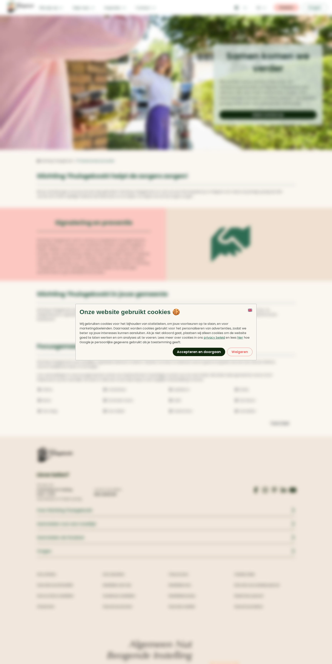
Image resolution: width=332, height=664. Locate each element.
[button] (250, 314)
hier (240, 337)
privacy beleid (214, 337)
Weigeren (240, 352)
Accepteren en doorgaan (199, 352)
